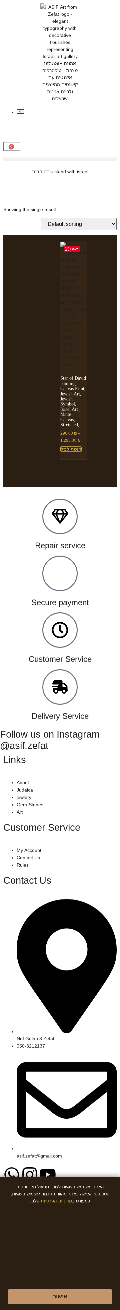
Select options (71, 449)
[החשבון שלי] (11, 124)
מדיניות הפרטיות (56, 1201)
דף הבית (40, 171)
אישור (60, 1296)
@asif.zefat (24, 745)
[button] (11, 146)
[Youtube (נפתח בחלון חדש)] (47, 1174)
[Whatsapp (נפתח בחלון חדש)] (11, 1174)
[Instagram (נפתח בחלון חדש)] (29, 1174)
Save (74, 248)
